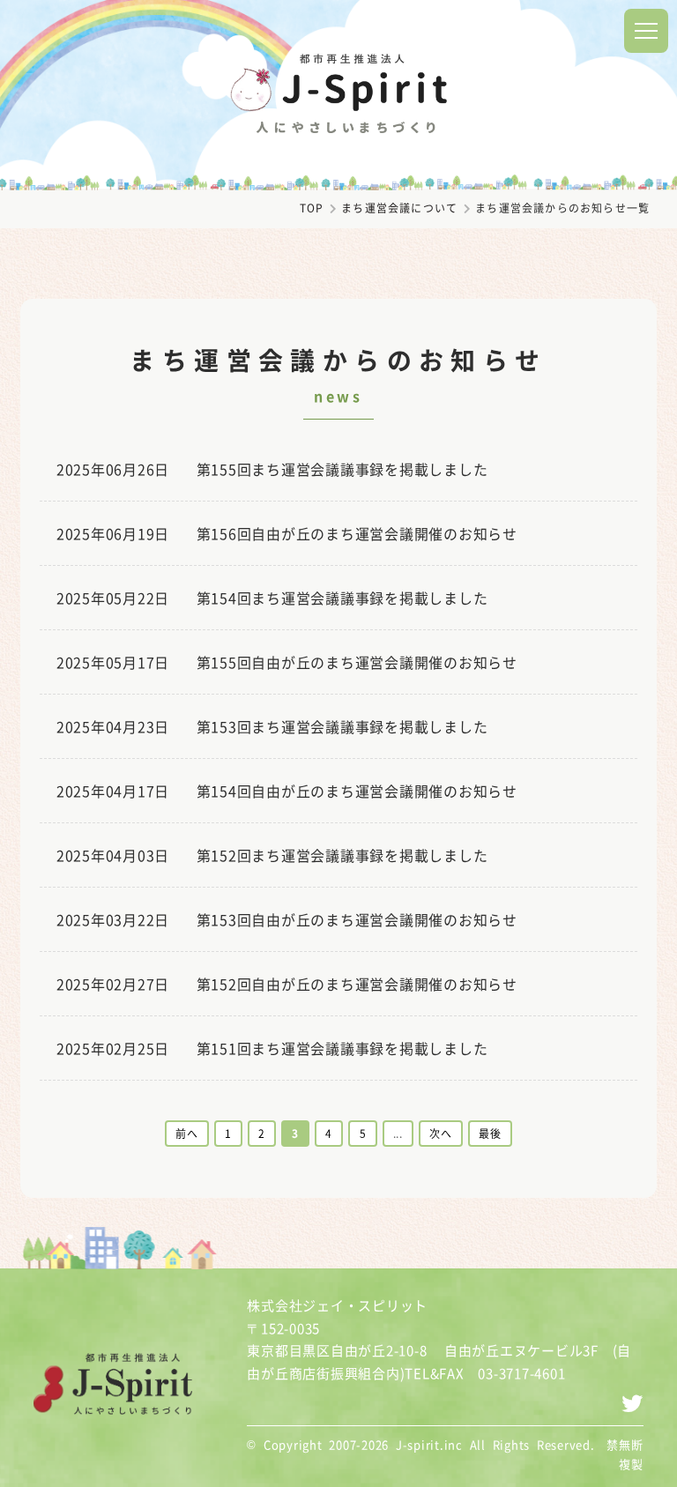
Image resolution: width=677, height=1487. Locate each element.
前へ (186, 1133)
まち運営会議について (399, 208)
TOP (312, 208)
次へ (440, 1133)
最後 (490, 1133)
